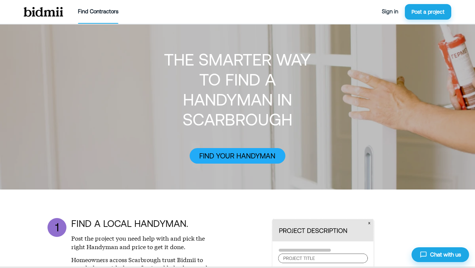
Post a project (428, 12)
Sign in (390, 11)
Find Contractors (98, 11)
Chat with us (445, 254)
